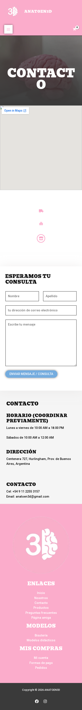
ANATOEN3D (38, 11)
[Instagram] (45, 701)
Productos (41, 608)
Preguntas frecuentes (41, 613)
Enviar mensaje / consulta (31, 374)
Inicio (41, 593)
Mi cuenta (41, 658)
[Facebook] (37, 701)
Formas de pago (41, 663)
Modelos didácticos (41, 640)
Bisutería (41, 635)
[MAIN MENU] (8, 29)
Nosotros (41, 598)
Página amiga (41, 618)
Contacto (41, 603)
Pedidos (41, 668)
